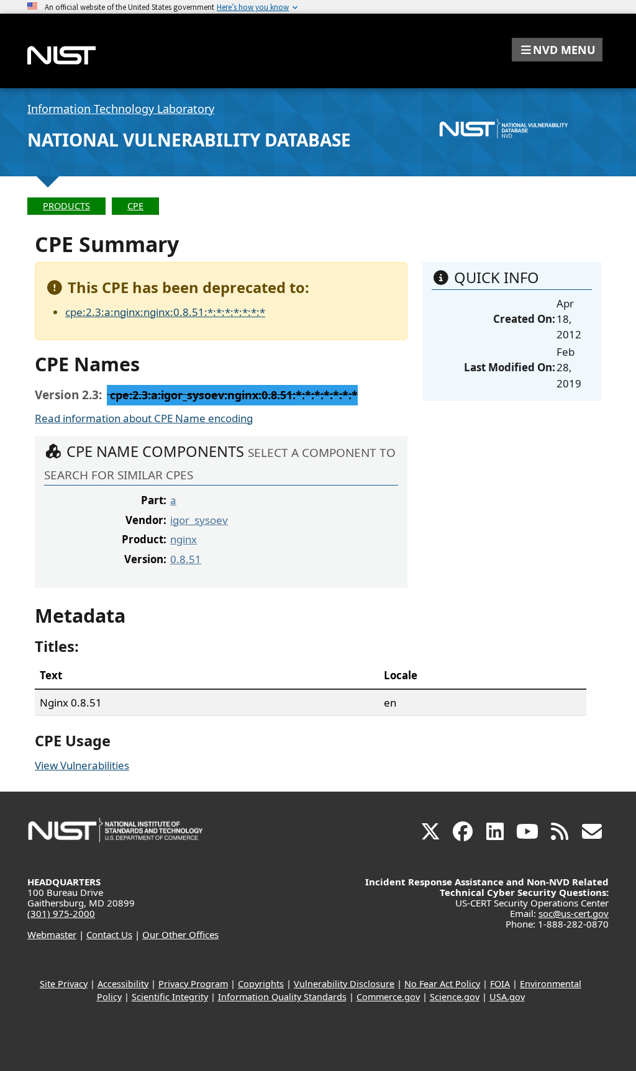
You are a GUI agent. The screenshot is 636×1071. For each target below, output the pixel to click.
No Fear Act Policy (442, 984)
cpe (135, 206)
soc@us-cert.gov (573, 913)
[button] (557, 49)
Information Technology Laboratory (120, 108)
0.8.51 (185, 559)
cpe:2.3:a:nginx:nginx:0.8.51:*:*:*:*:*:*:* (165, 312)
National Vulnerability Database (189, 139)
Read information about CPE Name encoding (144, 418)
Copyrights (261, 984)
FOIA (500, 984)
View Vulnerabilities (82, 765)
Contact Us (109, 934)
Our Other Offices (180, 934)
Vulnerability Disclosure (344, 984)
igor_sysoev (199, 520)
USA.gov (507, 997)
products (66, 206)
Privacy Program (193, 984)
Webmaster (51, 934)
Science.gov (454, 997)
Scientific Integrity (170, 997)
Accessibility (123, 984)
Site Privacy (64, 984)
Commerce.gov (388, 997)
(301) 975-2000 (61, 913)
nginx (183, 539)
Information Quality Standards (282, 997)
